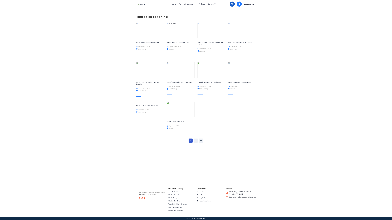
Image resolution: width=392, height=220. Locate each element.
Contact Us (212, 4)
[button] (187, 4)
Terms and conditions (204, 201)
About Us (200, 195)
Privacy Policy (201, 198)
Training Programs (186, 4)
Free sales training (173, 192)
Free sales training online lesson (178, 204)
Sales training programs (175, 210)
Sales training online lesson (176, 195)
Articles (202, 4)
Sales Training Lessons (175, 198)
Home (173, 4)
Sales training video (174, 201)
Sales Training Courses (175, 207)
